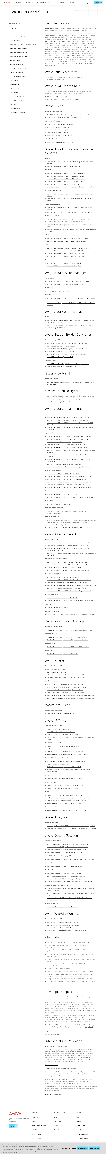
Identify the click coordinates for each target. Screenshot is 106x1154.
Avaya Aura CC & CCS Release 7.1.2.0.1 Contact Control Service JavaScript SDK (70, 417)
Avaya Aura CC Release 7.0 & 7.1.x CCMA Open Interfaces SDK (64, 442)
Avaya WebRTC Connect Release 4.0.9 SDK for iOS (61, 928)
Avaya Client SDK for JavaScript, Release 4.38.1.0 (61, 130)
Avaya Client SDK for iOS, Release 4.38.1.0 (59, 127)
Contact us (98, 3)
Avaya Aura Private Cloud (17, 37)
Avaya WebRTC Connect (17, 100)
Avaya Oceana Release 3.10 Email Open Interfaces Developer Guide (66, 876)
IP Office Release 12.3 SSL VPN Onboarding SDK (61, 749)
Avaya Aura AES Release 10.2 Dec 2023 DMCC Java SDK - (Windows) (66, 173)
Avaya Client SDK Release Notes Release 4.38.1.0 (61, 142)
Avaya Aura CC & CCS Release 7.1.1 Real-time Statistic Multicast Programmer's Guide (71, 482)
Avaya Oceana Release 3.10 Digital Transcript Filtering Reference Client (67, 847)
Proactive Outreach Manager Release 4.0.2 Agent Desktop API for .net (67, 637)
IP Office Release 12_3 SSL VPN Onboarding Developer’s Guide (65, 752)
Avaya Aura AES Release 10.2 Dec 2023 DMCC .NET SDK (63, 184)
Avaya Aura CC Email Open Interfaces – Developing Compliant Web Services (69, 467)
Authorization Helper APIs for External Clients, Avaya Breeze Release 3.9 (67, 675)
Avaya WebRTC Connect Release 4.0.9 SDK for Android (63, 922)
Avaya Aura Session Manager (18, 49)
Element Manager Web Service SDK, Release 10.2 (61, 291)
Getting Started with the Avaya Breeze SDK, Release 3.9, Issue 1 (65, 684)
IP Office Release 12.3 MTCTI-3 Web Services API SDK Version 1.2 (65, 803)
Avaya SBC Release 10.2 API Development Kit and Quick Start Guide (66, 354)
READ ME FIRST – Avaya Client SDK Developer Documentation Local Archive (69, 115)
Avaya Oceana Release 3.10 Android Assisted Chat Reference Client (66, 850)
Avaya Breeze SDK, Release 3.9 (56, 669)
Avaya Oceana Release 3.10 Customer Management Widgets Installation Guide (69, 881)
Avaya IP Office (14, 88)
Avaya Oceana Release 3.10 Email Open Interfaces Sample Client (65, 873)
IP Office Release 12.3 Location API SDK (58, 764)
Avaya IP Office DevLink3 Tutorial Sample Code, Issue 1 (63, 734)
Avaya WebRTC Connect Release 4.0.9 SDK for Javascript (63, 925)
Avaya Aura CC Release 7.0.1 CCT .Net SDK (59, 504)
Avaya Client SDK (15, 41)
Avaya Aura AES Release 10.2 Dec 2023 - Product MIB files (63, 166)
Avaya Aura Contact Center (18, 68)
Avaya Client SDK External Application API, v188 (60, 714)
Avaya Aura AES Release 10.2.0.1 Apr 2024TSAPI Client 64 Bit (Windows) (67, 251)
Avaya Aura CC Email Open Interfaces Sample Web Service (64, 464)
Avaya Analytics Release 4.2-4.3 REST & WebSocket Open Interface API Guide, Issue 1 (71, 829)
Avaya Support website (83, 398)
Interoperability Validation (18, 112)
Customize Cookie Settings (69, 1148)
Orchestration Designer (17, 64)
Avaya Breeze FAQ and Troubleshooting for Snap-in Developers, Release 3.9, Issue (70, 695)
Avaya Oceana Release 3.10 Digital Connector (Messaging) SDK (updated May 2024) (71, 859)
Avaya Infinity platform (16, 33)
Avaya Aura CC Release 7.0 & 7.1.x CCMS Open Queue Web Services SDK (68, 439)
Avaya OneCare (49, 1031)
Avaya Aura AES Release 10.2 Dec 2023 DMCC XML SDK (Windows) (66, 179)
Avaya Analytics (14, 92)
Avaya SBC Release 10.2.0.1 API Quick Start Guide (61, 351)
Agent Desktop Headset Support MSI (57, 525)
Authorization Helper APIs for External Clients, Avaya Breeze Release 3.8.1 (68, 677)
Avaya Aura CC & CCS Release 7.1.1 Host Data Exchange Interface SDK (67, 485)
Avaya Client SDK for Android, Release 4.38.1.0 (60, 124)
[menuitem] (19, 3)
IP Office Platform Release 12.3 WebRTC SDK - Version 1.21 (64, 788)
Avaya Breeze (14, 80)
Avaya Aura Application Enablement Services (23, 45)
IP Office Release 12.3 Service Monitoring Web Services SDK (64, 795)
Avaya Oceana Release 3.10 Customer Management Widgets (64, 879)
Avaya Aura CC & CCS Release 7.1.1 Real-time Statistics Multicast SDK (67, 479)
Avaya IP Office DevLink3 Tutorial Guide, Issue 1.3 (61, 732)
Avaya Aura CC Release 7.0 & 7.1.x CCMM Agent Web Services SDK (66, 445)
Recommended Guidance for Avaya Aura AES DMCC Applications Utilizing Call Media (71, 187)
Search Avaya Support (51, 1065)
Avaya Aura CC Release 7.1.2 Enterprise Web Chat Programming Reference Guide (70, 497)
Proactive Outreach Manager (18, 76)
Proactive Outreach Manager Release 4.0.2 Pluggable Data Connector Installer (69, 630)
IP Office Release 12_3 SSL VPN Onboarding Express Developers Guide (67, 754)
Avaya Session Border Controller (19, 56)
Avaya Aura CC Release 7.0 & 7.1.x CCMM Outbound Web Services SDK (67, 447)
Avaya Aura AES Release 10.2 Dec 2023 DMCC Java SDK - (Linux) (65, 176)
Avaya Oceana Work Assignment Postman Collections (62, 907)
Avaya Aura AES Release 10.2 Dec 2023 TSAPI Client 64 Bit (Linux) (65, 256)
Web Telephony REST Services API (57, 96)
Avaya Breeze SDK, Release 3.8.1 (56, 672)
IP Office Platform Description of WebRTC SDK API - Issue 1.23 (65, 785)
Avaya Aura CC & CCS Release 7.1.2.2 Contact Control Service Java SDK (67, 420)
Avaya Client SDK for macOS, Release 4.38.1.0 (60, 133)
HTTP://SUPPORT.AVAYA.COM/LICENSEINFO (57, 42)
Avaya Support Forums (52, 1034)
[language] (88, 3)
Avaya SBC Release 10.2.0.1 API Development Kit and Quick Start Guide (67, 349)
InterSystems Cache (55, 513)
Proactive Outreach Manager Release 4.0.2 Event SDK (62, 654)
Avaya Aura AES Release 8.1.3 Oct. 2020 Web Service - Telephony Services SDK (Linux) (72, 212)
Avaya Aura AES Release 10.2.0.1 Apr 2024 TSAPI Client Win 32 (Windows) (68, 248)
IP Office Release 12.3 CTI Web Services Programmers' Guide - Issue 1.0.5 (68, 798)
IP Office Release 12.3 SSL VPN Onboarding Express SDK (63, 746)
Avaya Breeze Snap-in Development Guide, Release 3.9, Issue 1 (65, 690)
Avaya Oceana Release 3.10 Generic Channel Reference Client (65, 866)
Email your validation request (53, 1094)
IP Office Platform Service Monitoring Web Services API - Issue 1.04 (66, 801)
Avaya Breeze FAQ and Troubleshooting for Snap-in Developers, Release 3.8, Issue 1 (71, 698)
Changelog (13, 104)
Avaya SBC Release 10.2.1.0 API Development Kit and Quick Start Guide (67, 343)
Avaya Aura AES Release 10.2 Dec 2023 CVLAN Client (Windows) (65, 263)
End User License (15, 29)
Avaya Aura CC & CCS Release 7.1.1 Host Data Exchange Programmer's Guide (69, 487)
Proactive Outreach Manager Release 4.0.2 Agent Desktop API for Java (67, 640)
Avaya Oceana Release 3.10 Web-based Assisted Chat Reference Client (67, 844)
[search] (92, 3)
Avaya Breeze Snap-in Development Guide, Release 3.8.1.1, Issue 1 (66, 693)
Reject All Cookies (82, 1148)
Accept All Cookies (94, 1148)
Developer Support (15, 108)
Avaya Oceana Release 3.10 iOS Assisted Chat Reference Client (65, 852)
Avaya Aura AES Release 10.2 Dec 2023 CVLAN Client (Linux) (64, 266)
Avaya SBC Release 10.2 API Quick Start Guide (60, 357)
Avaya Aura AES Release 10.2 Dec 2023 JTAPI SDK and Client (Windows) (67, 238)
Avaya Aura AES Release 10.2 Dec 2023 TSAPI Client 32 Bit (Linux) (65, 253)
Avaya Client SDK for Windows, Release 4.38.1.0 (60, 135)
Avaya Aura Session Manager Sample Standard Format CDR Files (65, 284)
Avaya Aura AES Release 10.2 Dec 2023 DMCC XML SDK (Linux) (65, 181)
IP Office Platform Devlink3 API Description (59, 729)
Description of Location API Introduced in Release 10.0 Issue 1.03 (66, 761)
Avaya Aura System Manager (18, 53)
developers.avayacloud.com (55, 79)
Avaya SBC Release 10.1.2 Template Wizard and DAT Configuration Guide (68, 364)
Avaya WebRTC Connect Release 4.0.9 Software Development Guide (66, 930)
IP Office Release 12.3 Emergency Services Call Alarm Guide (64, 767)
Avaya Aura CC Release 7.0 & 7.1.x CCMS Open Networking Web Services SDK (69, 436)
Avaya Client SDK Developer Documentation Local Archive (64, 117)
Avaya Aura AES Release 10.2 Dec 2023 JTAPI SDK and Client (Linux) (66, 241)
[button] (92, 3)
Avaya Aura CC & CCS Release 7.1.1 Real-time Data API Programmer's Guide (69, 476)
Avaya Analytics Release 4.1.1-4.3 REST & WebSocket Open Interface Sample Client (71, 826)
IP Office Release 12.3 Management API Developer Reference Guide (66, 810)
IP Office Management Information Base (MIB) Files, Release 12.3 (65, 778)
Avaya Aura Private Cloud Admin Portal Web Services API (63, 99)
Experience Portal (15, 60)
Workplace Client (15, 84)
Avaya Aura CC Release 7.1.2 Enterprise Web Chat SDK (62, 494)
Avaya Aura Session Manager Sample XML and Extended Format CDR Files (68, 281)
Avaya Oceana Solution (17, 96)
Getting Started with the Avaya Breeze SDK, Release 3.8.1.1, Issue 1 (66, 687)
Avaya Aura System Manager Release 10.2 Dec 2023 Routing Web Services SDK (69, 325)
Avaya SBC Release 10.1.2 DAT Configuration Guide (61, 367)
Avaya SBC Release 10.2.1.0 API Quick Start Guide (61, 346)
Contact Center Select (16, 72)
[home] (7, 3)
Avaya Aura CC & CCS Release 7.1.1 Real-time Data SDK (63, 474)
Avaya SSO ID (89, 1027)
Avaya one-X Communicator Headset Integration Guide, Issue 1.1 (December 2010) (71, 527)
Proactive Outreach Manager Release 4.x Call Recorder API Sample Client (68, 647)
